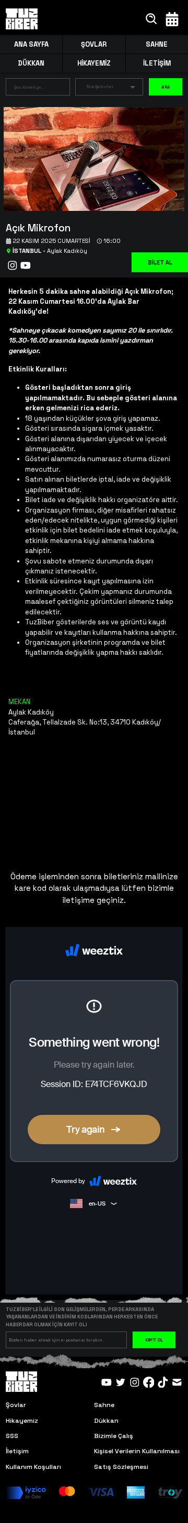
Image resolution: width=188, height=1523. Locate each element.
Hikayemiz (22, 1421)
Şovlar (16, 1405)
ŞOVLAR (94, 44)
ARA (165, 87)
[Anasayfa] (22, 19)
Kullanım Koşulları (33, 1467)
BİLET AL (160, 262)
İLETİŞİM (157, 63)
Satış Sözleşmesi (121, 1467)
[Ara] (152, 19)
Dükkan (106, 1421)
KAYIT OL (154, 1340)
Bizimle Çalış (113, 1436)
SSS (12, 1436)
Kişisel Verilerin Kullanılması (137, 1451)
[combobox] (30, 88)
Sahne (104, 1405)
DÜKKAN (31, 63)
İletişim (17, 1451)
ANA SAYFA (31, 44)
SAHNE (157, 44)
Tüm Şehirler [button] (100, 86)
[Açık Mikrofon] (90, 158)
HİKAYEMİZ (94, 63)
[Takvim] (172, 19)
